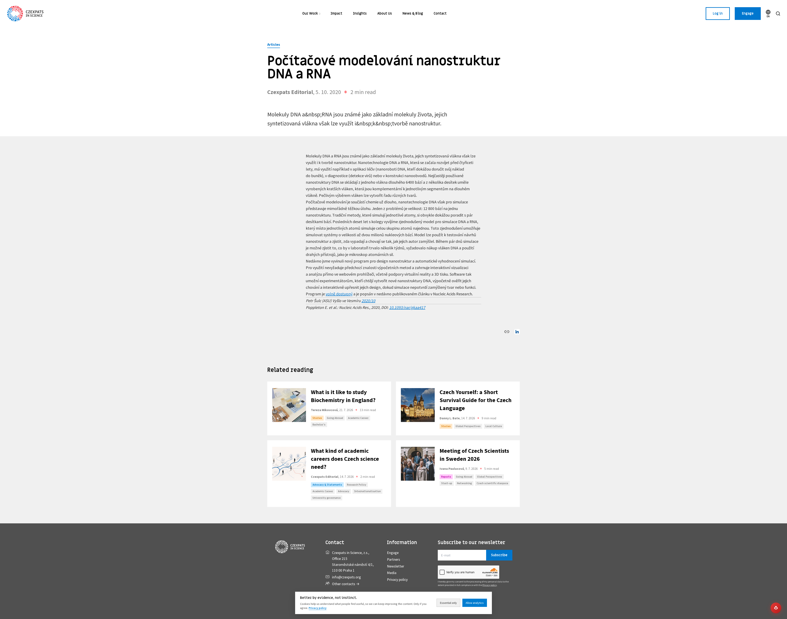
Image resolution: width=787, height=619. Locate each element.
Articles (273, 44)
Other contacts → (345, 583)
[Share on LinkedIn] (517, 331)
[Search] (778, 13)
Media (391, 572)
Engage (748, 13)
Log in (718, 13)
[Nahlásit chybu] (776, 608)
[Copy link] (507, 331)
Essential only (448, 603)
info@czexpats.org (346, 577)
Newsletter (395, 566)
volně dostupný (339, 293)
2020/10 (368, 300)
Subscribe (499, 555)
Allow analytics (475, 603)
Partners (393, 559)
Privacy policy (397, 579)
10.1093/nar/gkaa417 (407, 307)
